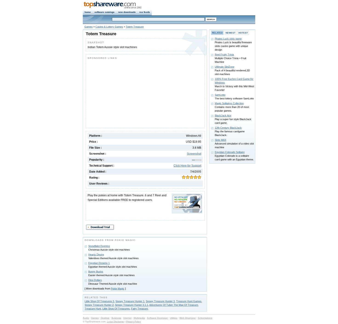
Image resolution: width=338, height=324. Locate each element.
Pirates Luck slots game (228, 38)
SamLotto (220, 94)
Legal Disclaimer (115, 321)
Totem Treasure (135, 26)
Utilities (173, 318)
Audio (86, 318)
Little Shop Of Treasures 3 (99, 301)
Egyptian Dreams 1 (99, 263)
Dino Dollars (95, 280)
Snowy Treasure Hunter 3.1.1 (131, 305)
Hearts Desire (96, 254)
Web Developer (187, 318)
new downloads (127, 12)
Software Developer (157, 318)
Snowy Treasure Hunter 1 (129, 301)
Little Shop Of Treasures (116, 308)
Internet (127, 318)
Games (88, 26)
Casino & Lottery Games (109, 26)
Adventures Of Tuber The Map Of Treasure (173, 305)
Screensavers (205, 318)
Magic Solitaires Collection (229, 103)
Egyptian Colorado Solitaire (230, 152)
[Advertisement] (126, 93)
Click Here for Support (187, 165)
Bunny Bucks (95, 271)
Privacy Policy (133, 321)
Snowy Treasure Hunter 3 (160, 301)
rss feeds (144, 12)
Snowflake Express (99, 246)
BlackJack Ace (223, 115)
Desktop (105, 318)
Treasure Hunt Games (188, 301)
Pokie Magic (117, 288)
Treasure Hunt (93, 308)
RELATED (217, 33)
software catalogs (105, 12)
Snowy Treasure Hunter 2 (99, 305)
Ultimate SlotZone (224, 66)
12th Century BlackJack (228, 127)
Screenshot (194, 153)
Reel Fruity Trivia (224, 54)
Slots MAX (220, 140)
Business (116, 318)
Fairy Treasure (139, 308)
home (88, 12)
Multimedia (139, 318)
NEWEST (230, 33)
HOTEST (243, 33)
